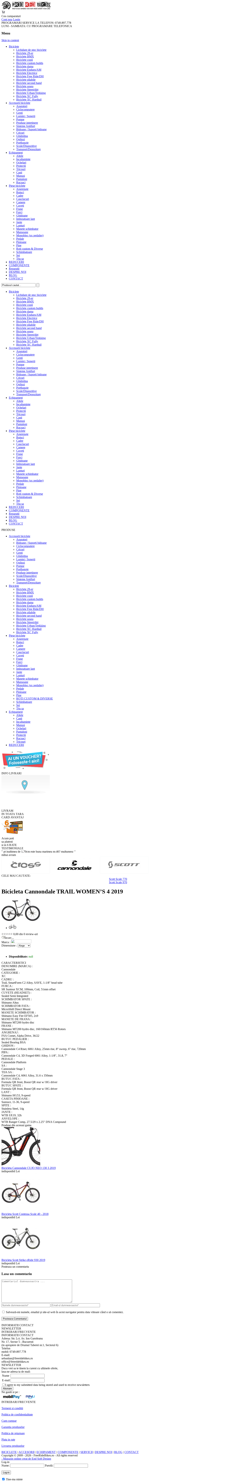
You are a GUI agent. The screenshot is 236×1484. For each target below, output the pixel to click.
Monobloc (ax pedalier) (30, 235)
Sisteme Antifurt (25, 126)
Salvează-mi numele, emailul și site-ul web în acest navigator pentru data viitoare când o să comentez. (65, 1312)
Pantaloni (21, 179)
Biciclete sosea (24, 86)
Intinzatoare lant (25, 218)
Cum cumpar (9, 1420)
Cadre (19, 195)
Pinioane (21, 242)
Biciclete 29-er (24, 53)
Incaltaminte (23, 159)
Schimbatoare (24, 252)
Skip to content (10, 40)
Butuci (20, 192)
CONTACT (16, 278)
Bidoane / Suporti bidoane (31, 129)
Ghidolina (22, 136)
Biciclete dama (24, 66)
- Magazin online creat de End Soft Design (26, 1458)
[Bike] (26, 8)
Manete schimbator (27, 228)
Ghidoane (22, 215)
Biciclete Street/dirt (27, 89)
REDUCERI (16, 262)
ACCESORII (26, 1452)
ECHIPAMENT (46, 1452)
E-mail (6, 1380)
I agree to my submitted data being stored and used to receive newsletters (47, 1384)
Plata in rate (8, 1439)
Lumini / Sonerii (25, 116)
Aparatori (21, 106)
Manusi (20, 175)
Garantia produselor (13, 1427)
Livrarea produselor (12, 1445)
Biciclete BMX (25, 56)
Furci (19, 212)
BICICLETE (9, 1452)
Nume (5, 1375)
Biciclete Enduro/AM (28, 69)
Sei (18, 255)
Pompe (20, 119)
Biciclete (14, 46)
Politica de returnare (13, 1433)
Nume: (5, 1465)
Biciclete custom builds (29, 63)
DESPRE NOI (17, 271)
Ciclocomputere (25, 109)
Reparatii (14, 268)
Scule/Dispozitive (26, 145)
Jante (19, 222)
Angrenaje (22, 189)
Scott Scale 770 (118, 879)
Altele (19, 155)
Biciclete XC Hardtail (28, 99)
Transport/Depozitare (28, 149)
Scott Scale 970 (118, 882)
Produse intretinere (27, 122)
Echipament (16, 152)
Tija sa (20, 258)
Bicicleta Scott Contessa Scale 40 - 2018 (24, 1214)
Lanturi (20, 225)
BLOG (13, 275)
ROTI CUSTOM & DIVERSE (34, 698)
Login (16, 19)
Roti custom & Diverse (29, 248)
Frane (19, 208)
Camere (20, 202)
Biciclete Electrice (26, 73)
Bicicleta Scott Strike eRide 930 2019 (23, 1260)
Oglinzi (20, 139)
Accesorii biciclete (19, 102)
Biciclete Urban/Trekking (31, 92)
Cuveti (20, 205)
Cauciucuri (22, 199)
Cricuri (20, 132)
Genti (19, 112)
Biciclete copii (24, 59)
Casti (19, 172)
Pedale (20, 238)
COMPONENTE (19, 265)
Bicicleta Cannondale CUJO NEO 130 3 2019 (28, 1167)
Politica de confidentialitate (17, 1414)
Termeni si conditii (12, 1408)
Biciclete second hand (29, 83)
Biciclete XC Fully (27, 96)
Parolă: (49, 1465)
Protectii (21, 165)
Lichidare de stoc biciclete (31, 49)
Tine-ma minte (14, 1479)
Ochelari (21, 162)
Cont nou (6, 19)
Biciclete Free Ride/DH (30, 76)
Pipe (18, 245)
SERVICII (86, 1452)
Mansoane (22, 232)
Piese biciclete (17, 185)
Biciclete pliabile (26, 79)
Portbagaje (22, 142)
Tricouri (20, 169)
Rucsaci (20, 182)
